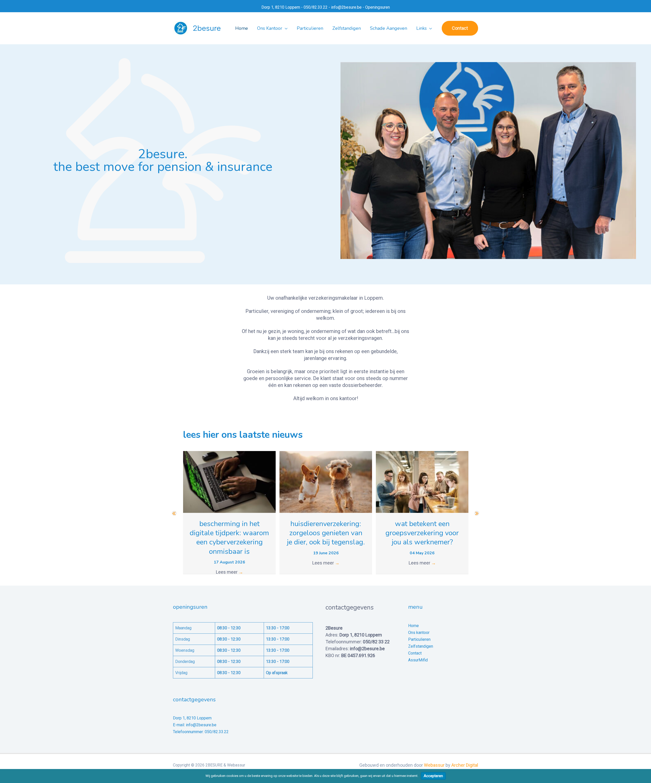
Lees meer (229, 572)
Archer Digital (464, 765)
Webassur (434, 765)
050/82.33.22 (316, 7)
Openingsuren (377, 7)
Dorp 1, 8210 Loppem (280, 7)
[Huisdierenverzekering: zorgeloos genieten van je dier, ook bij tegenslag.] (325, 481)
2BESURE (207, 28)
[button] (285, 28)
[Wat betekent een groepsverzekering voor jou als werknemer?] (422, 481)
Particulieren (419, 639)
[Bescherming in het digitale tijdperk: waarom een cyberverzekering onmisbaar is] (229, 481)
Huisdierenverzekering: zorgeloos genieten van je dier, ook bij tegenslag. (326, 533)
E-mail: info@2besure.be (194, 724)
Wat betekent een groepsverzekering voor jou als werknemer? (422, 533)
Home (413, 625)
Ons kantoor (419, 632)
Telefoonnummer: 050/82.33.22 (201, 731)
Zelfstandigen (420, 646)
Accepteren (433, 776)
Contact (415, 653)
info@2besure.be (346, 7)
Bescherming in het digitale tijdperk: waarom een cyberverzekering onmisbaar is (229, 537)
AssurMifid (418, 660)
